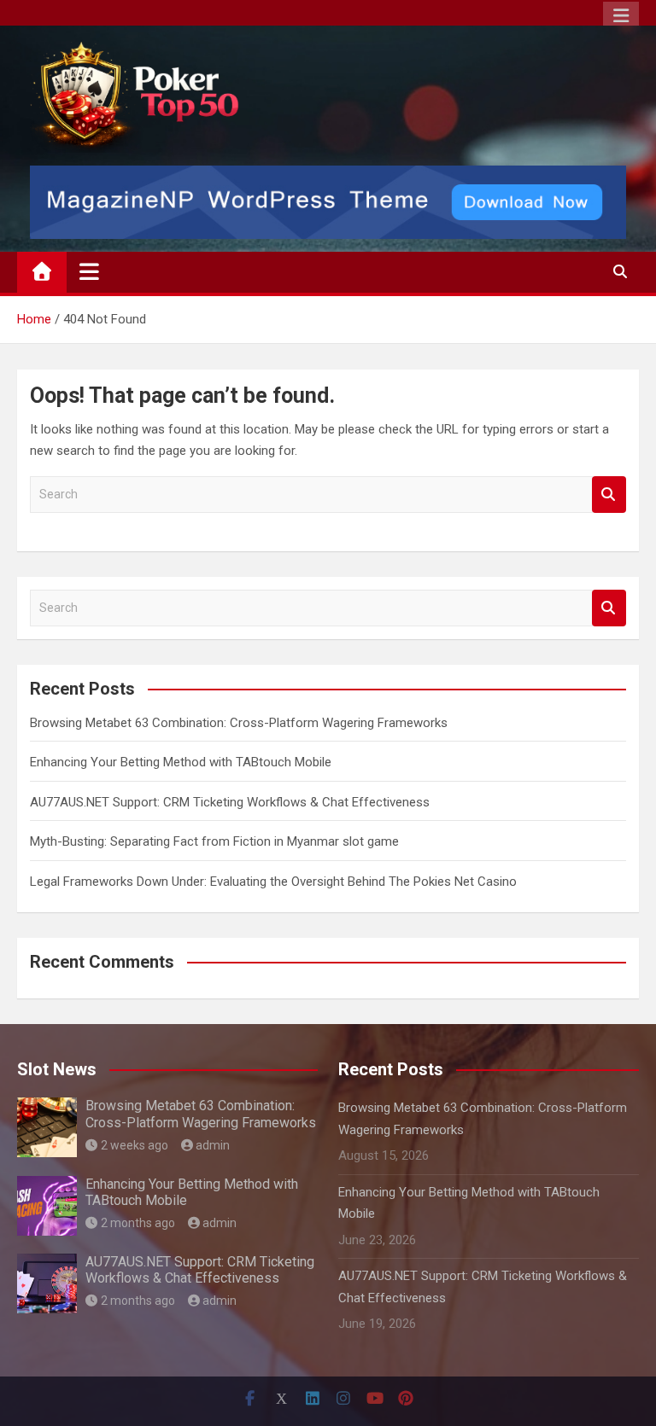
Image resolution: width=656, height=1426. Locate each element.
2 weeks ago (134, 1145)
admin (213, 1145)
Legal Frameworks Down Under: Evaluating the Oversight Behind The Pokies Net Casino (273, 881)
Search (609, 494)
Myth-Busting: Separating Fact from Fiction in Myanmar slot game (214, 841)
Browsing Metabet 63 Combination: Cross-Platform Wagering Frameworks (239, 722)
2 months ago (138, 1223)
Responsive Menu (621, 16)
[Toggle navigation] (89, 271)
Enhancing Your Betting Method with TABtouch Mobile (180, 762)
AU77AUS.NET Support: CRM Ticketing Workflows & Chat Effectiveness (230, 802)
